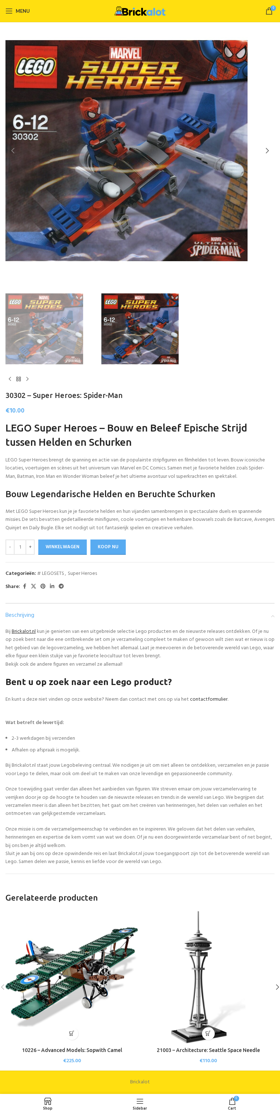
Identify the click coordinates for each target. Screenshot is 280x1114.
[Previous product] (9, 379)
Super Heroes (82, 573)
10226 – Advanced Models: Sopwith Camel (72, 1050)
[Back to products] (18, 379)
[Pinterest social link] (43, 586)
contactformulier (209, 699)
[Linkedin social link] (52, 586)
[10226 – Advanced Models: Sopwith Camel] (71, 977)
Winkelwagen (62, 547)
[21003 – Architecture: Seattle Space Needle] (208, 977)
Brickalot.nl (24, 631)
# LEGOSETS (50, 573)
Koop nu (108, 547)
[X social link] (33, 586)
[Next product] (27, 379)
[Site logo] (140, 11)
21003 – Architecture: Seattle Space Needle (208, 1050)
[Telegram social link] (61, 586)
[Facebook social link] (24, 586)
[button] (12, 150)
